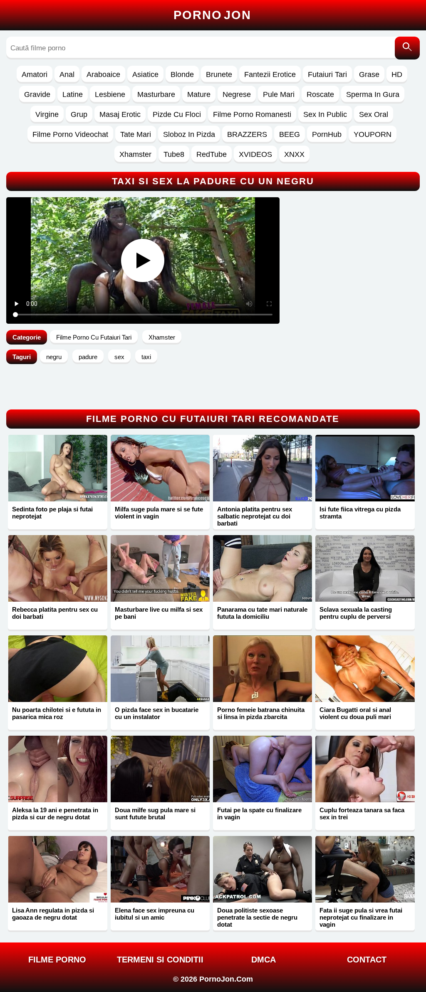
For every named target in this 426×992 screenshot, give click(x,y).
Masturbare (156, 94)
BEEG (289, 134)
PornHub (327, 134)
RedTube (211, 154)
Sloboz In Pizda (189, 134)
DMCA (263, 959)
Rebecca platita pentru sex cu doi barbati (55, 613)
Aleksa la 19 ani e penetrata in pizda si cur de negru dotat (55, 813)
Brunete (219, 74)
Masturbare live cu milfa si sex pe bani (159, 613)
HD (396, 74)
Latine (72, 94)
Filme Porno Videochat (70, 134)
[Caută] (407, 48)
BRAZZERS (247, 134)
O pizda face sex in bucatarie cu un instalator (156, 713)
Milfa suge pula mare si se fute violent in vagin (159, 513)
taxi (146, 356)
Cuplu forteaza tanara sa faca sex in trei (362, 813)
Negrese (237, 94)
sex (119, 356)
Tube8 (173, 154)
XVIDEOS (255, 154)
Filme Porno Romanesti (252, 114)
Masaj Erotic (120, 114)
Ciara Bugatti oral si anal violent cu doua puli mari (355, 713)
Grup (79, 114)
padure (88, 356)
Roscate (320, 94)
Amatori (34, 74)
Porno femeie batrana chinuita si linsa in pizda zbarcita (261, 713)
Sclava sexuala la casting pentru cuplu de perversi (356, 613)
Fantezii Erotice (270, 74)
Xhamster (135, 154)
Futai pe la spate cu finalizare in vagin (259, 813)
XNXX (294, 154)
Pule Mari (279, 94)
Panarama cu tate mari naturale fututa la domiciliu (262, 613)
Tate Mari (135, 134)
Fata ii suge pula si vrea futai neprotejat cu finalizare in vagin (361, 917)
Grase (369, 74)
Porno (212, 15)
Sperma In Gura (372, 94)
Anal (66, 74)
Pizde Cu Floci (177, 114)
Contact (366, 959)
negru (54, 356)
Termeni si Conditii (160, 959)
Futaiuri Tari (327, 74)
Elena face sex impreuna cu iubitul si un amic (154, 914)
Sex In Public (325, 114)
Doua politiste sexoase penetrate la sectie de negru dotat (257, 917)
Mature (199, 94)
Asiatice (145, 74)
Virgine (47, 114)
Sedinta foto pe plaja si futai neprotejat (52, 513)
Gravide (37, 94)
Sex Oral (373, 114)
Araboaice (103, 74)
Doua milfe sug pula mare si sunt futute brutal (155, 813)
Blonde (182, 74)
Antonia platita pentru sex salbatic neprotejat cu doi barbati (254, 516)
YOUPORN (372, 134)
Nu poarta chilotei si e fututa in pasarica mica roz (56, 713)
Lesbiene (110, 94)
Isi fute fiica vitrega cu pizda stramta (360, 513)
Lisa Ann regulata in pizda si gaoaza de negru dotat (53, 914)
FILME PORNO (57, 959)
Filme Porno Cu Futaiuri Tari (93, 337)
